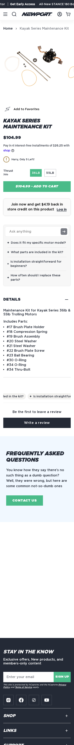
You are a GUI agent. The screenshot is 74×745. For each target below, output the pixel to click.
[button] (7, 109)
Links (9, 731)
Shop (9, 716)
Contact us (24, 500)
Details (11, 299)
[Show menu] (5, 14)
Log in (62, 209)
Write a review (37, 423)
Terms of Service (23, 687)
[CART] (68, 14)
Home (8, 28)
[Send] (64, 231)
